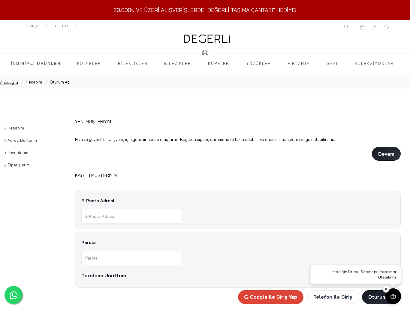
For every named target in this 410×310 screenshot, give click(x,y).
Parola (88, 242)
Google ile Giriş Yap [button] (273, 297)
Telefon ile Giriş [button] (332, 297)
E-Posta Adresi (97, 200)
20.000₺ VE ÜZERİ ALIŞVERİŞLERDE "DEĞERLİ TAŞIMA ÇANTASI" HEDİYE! (205, 10)
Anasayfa (9, 82)
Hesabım (34, 82)
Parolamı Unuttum (103, 275)
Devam (386, 154)
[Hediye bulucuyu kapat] (386, 289)
